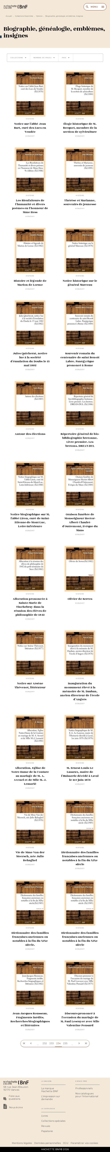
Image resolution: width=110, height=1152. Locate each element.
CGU (65, 1143)
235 (65, 1043)
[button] (18, 58)
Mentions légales (22, 1143)
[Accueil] (15, 6)
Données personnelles (47, 1143)
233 (51, 1043)
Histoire (39, 16)
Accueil (9, 16)
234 (58, 1043)
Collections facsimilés (24, 16)
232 (45, 1043)
